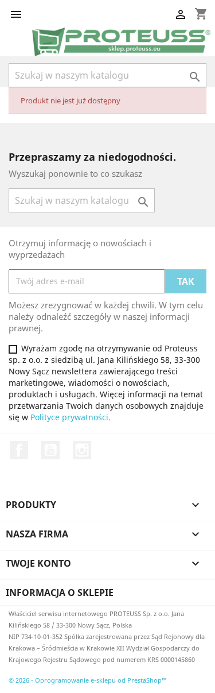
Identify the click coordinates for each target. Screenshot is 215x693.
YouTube (50, 450)
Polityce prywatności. (70, 417)
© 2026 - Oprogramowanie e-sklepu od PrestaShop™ (88, 680)
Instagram (82, 450)
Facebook (19, 450)
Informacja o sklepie (60, 592)
